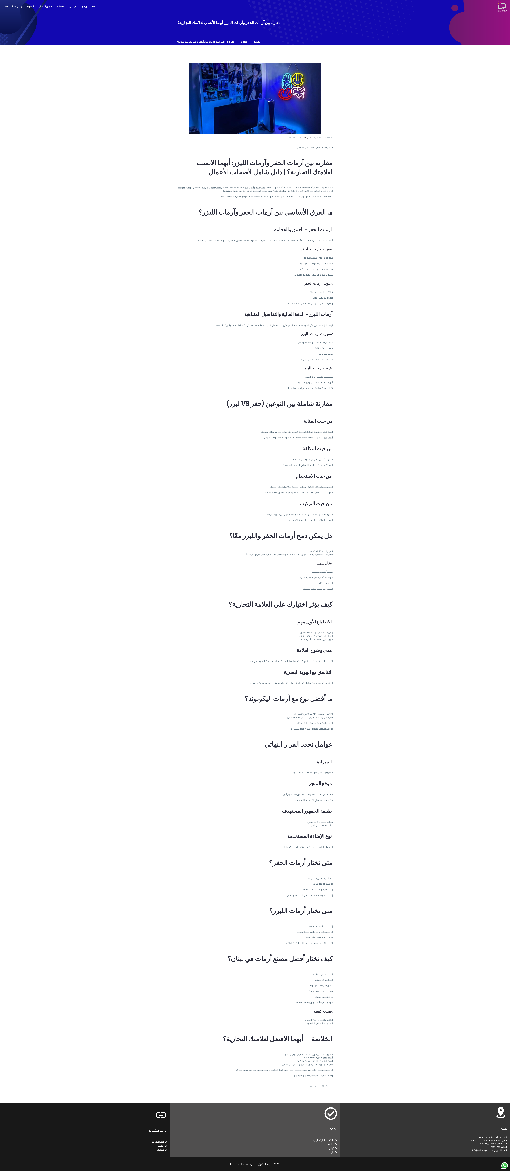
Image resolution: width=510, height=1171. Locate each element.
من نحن (73, 6)
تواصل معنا (17, 6)
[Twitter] (327, 1086)
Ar (6, 6)
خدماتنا (62, 6)
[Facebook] (331, 1086)
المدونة (31, 6)
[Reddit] (311, 1086)
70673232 (495, 1147)
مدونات (307, 137)
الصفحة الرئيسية (88, 6)
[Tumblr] (319, 1086)
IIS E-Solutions (238, 1164)
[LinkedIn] (315, 1086)
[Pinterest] (323, 1086)
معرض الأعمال (46, 6)
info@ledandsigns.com (482, 1150)
